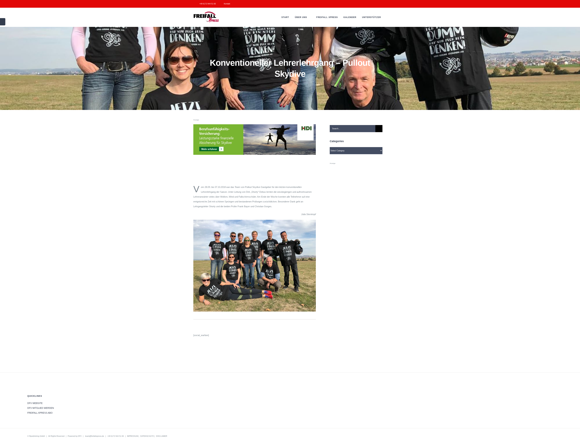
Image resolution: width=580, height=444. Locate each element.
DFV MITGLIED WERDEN (40, 408)
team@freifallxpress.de (94, 436)
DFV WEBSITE (35, 403)
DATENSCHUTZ (147, 436)
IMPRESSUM (132, 436)
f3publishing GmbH (37, 436)
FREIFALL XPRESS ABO (40, 413)
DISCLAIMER (161, 436)
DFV (80, 436)
